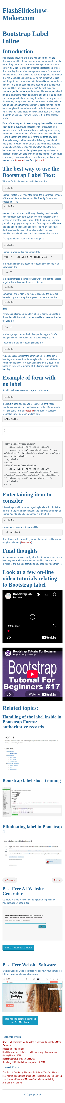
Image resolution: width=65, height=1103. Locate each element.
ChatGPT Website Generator (18, 947)
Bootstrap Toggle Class (13, 1048)
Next (57, 880)
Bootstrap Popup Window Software (19, 1059)
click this (40, 160)
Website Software (39, 964)
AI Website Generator (23, 891)
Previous (10, 880)
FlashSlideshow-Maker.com (25, 14)
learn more (26, 542)
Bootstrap (19, 160)
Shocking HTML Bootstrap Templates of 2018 (23, 1062)
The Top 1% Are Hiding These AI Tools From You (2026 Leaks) (31, 1072)
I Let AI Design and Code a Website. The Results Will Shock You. (32, 1076)
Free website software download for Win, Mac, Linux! (20, 1020)
